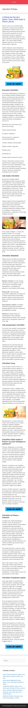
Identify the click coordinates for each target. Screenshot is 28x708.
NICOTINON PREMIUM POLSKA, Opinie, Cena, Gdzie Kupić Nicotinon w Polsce (13, 682)
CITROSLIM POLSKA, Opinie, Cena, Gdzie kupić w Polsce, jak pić (13, 19)
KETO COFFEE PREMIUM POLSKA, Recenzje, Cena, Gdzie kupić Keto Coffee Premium (13, 692)
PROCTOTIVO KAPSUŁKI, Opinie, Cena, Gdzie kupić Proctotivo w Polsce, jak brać (14, 676)
